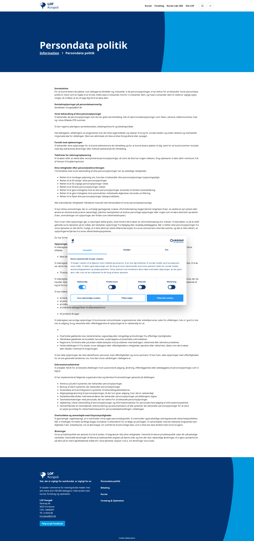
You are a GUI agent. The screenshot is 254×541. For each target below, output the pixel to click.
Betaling (105, 487)
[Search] (202, 6)
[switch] (112, 287)
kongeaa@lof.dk (48, 516)
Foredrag (159, 5)
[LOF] (59, 5)
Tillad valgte (127, 298)
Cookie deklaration (127, 538)
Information (49, 53)
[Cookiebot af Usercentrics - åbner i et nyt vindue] (172, 241)
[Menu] (210, 6)
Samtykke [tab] (87, 250)
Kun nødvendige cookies (89, 298)
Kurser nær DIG (175, 5)
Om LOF (190, 5)
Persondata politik (110, 481)
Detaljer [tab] (127, 250)
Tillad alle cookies (165, 298)
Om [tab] (166, 250)
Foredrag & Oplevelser (112, 500)
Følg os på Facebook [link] (52, 523)
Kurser (148, 5)
